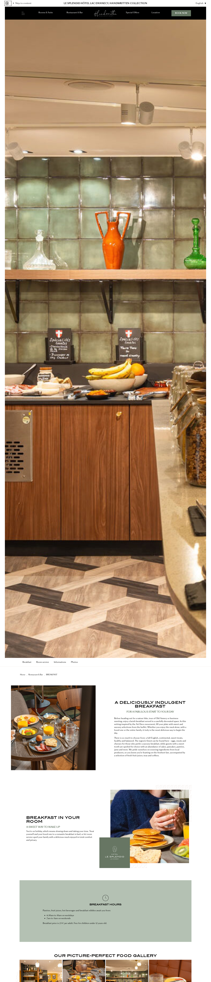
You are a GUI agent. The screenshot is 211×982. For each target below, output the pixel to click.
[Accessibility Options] (8, 3)
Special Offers (132, 12)
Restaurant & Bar (75, 12)
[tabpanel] (105, 339)
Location (156, 12)
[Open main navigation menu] (23, 13)
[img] (105, 13)
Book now (181, 13)
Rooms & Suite (45, 12)
